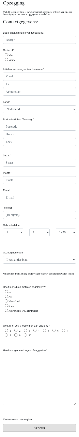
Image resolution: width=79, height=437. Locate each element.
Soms (11, 306)
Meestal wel (14, 301)
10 (30, 335)
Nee (10, 296)
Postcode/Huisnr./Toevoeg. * (18, 119)
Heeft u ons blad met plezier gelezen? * (24, 287)
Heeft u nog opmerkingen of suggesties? (25, 350)
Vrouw (12, 60)
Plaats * (7, 173)
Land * (6, 102)
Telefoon (8, 207)
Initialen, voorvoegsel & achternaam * (23, 69)
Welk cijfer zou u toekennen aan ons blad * (26, 325)
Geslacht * (8, 50)
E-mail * (7, 190)
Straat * (7, 155)
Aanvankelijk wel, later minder (23, 310)
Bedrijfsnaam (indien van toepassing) (23, 32)
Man (11, 55)
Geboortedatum (11, 225)
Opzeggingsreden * (14, 252)
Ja (10, 292)
